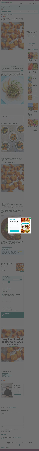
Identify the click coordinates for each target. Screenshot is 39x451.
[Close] (30, 218)
